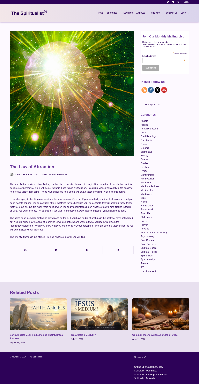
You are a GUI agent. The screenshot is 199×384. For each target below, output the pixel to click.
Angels (144, 121)
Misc (54, 174)
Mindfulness (147, 194)
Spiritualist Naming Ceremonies (150, 374)
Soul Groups (147, 240)
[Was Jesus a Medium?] (99, 314)
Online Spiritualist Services (148, 367)
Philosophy (63, 174)
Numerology (147, 205)
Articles (140, 13)
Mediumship (147, 190)
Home (100, 13)
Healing (145, 167)
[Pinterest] (87, 250)
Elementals (146, 152)
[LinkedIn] (118, 250)
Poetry (144, 221)
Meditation (146, 182)
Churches (112, 13)
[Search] (178, 2)
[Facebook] (168, 2)
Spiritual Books (148, 248)
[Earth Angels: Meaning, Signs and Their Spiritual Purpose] (38, 314)
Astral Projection (149, 128)
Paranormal (147, 209)
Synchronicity (148, 259)
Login (186, 2)
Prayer (144, 225)
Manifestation (148, 178)
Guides (144, 163)
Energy (144, 155)
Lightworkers (147, 175)
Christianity (146, 140)
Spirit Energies (148, 244)
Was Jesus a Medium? (83, 335)
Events (144, 159)
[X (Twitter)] (56, 250)
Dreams (145, 148)
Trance (144, 263)
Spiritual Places (149, 252)
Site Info (155, 13)
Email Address (164, 56)
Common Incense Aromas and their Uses (155, 335)
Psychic (145, 228)
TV (142, 267)
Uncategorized (148, 271)
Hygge (144, 171)
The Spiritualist (152, 104)
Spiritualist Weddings (145, 370)
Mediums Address (150, 186)
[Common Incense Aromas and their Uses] (160, 314)
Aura (143, 132)
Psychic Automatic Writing (154, 232)
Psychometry (147, 236)
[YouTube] (173, 2)
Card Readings (148, 136)
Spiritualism (147, 255)
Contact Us (171, 13)
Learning (128, 13)
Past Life (145, 213)
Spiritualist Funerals (144, 378)
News (144, 202)
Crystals (145, 144)
